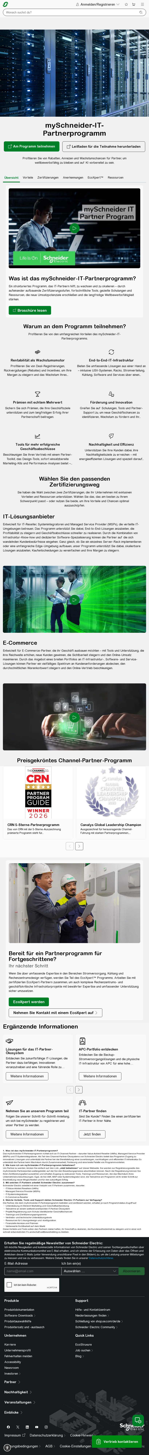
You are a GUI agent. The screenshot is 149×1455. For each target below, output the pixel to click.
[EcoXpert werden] (29, 1002)
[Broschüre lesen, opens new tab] (30, 310)
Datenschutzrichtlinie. (101, 1258)
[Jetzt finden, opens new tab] (92, 1134)
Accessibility (12, 1362)
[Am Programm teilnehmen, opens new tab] (31, 146)
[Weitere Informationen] (27, 1076)
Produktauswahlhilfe (17, 1321)
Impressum (12, 1435)
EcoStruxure (83, 1344)
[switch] (7, 1448)
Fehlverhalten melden (18, 1356)
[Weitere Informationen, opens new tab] (27, 1134)
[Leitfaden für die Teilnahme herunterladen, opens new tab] (103, 146)
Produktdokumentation (19, 1309)
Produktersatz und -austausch (24, 1327)
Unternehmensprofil (17, 1350)
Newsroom (11, 1368)
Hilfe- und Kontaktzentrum (92, 1309)
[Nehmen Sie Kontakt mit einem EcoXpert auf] (55, 1012)
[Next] (79, 846)
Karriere (10, 1344)
